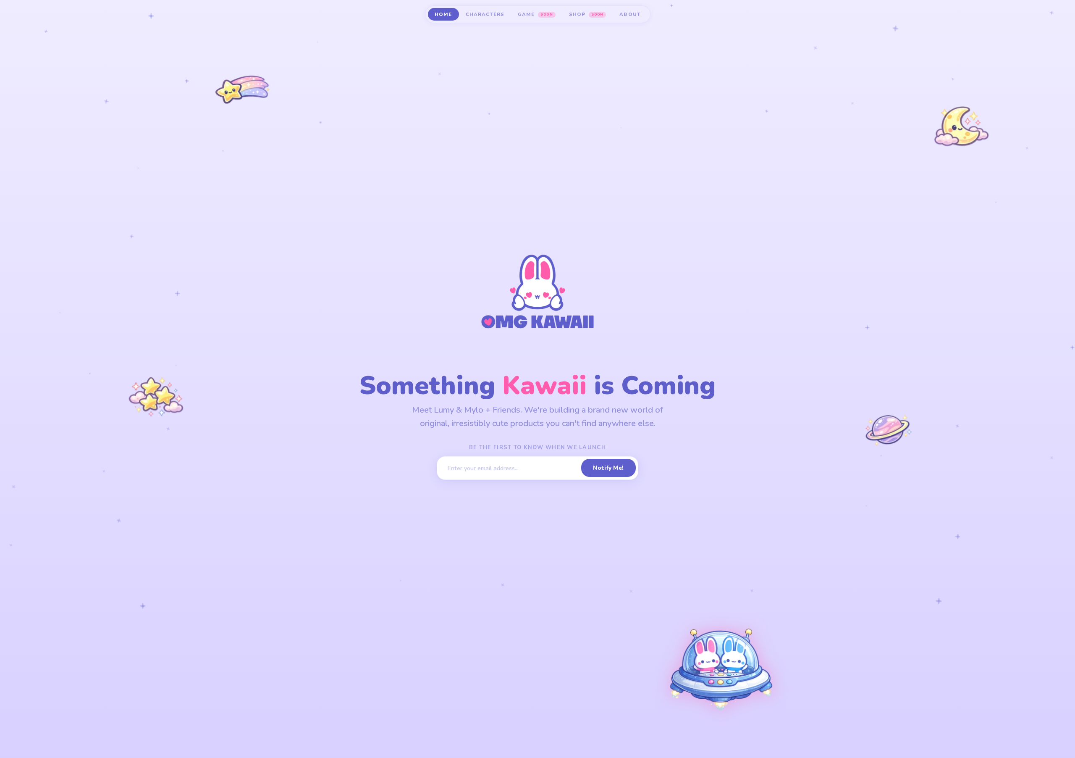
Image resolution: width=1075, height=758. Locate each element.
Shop (586, 14)
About (629, 14)
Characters (485, 14)
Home (443, 14)
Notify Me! (608, 468)
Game (535, 14)
